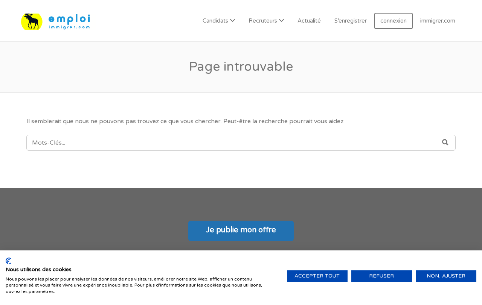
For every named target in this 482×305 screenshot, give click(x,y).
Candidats (215, 20)
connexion (393, 20)
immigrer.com (437, 20)
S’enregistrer (350, 20)
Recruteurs (263, 20)
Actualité (309, 20)
